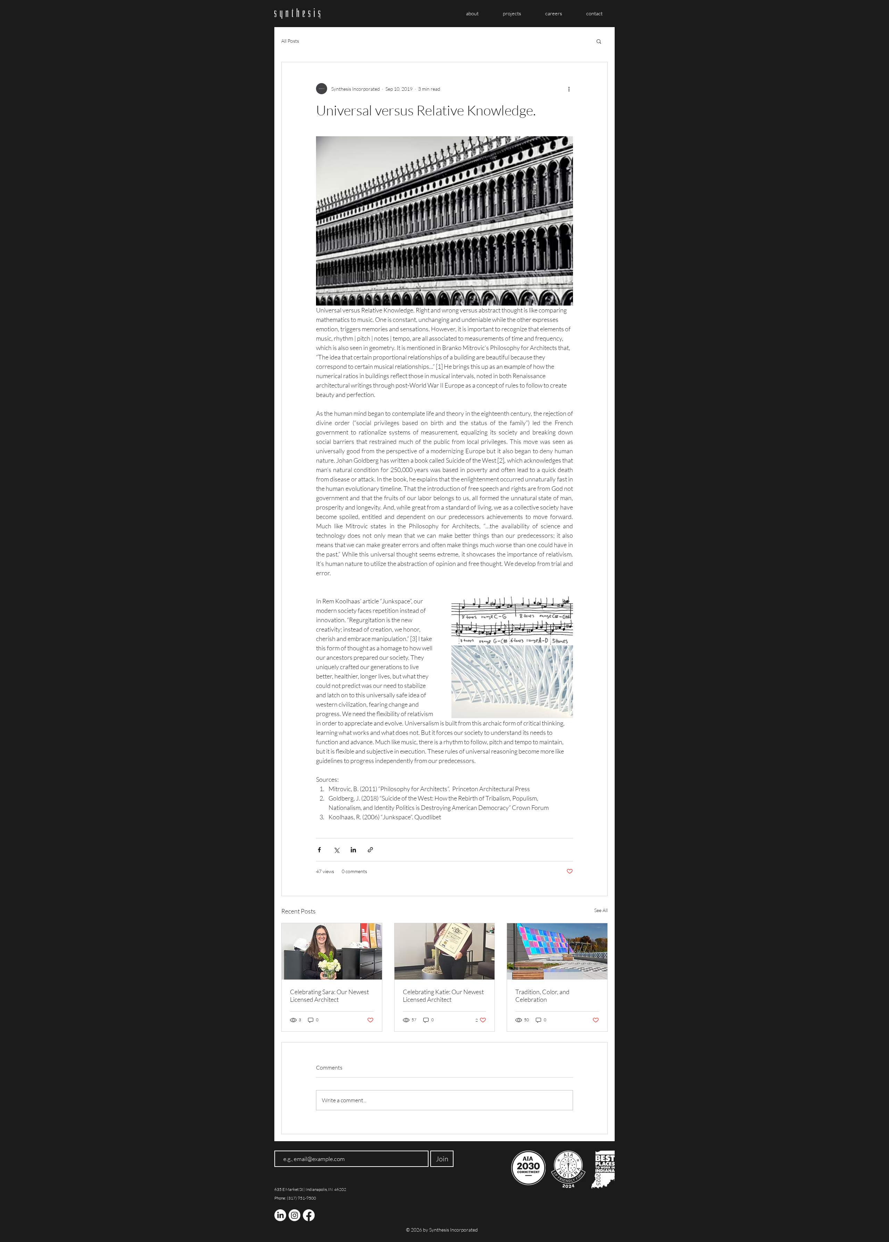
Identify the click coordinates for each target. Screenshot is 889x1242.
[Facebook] (309, 1215)
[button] (599, 41)
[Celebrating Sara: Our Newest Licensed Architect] (332, 951)
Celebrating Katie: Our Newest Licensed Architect (443, 995)
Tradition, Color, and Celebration (542, 995)
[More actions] (569, 88)
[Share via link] (370, 849)
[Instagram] (294, 1215)
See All (601, 910)
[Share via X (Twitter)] (336, 849)
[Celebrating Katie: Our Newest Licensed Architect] (444, 951)
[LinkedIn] (280, 1215)
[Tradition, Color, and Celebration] (557, 951)
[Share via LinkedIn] (353, 849)
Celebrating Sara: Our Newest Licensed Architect (329, 995)
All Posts (290, 41)
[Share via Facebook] (319, 849)
